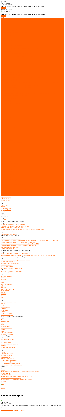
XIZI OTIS (3, 122)
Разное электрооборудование (9, 163)
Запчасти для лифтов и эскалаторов (11, 34)
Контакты (3, 194)
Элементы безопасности (8, 166)
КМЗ (2, 124)
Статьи (3, 21)
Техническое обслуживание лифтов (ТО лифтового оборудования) (20, 48)
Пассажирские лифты (7, 40)
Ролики (3, 129)
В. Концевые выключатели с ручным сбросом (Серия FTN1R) (18, 87)
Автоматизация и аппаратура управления (13, 29)
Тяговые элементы (6, 150)
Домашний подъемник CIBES (9, 176)
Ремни (2, 153)
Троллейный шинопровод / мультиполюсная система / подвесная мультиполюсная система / (28, 93)
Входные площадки (6, 139)
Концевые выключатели (8, 97)
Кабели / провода (6, 161)
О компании (4, 63)
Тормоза (3, 164)
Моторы (3, 147)
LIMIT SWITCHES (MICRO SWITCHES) (11, 80)
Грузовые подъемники (7, 174)
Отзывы (3, 195)
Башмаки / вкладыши (7, 140)
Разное (3, 152)
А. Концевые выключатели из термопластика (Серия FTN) (18, 84)
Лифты (3, 38)
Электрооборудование (7, 158)
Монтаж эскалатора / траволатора (11, 55)
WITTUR (3, 121)
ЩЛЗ (2, 126)
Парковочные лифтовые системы (10, 179)
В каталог (3, 8)
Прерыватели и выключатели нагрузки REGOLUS (15, 74)
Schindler (3, 116)
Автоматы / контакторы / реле (9, 160)
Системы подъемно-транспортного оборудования (15, 32)
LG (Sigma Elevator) (6, 113)
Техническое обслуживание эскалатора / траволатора (16, 53)
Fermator (3, 108)
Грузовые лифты (5, 43)
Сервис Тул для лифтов (7, 156)
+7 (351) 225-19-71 (6, 197)
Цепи (2, 131)
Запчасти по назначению (8, 37)
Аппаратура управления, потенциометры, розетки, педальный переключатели (24, 77)
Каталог (3, 69)
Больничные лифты (6, 42)
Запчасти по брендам (7, 35)
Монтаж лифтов (5, 50)
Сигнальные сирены (7, 101)
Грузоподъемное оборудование (10, 98)
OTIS (2, 114)
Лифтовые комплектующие (9, 30)
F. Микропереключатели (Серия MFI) (11, 89)
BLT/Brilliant (4, 106)
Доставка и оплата (6, 22)
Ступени (3, 134)
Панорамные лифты (6, 177)
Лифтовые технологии (7, 90)
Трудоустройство (6, 24)
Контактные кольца (6, 100)
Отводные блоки (5, 148)
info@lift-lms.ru (5, 200)
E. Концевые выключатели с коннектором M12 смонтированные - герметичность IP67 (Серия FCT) (29, 82)
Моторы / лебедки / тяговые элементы (12, 142)
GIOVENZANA (4, 27)
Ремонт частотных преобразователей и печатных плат (17, 56)
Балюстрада (4, 135)
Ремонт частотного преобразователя (11, 45)
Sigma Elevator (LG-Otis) (7, 118)
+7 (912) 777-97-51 (6, 198)
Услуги (3, 182)
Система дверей (5, 132)
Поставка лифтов (6, 51)
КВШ (2, 145)
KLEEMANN (4, 110)
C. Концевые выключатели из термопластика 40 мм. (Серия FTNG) (20, 85)
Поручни (3, 137)
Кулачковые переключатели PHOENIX (12, 76)
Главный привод (5, 143)
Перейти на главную (7, 410)
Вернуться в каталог (19, 410)
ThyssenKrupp (5, 119)
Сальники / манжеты (7, 155)
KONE (2, 111)
